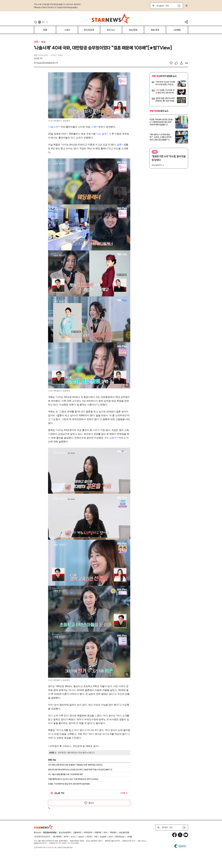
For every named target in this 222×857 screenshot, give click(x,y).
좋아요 (91, 803)
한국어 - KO (167, 827)
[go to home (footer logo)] (43, 826)
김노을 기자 (38, 58)
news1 (81, 837)
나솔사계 (53, 126)
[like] (171, 63)
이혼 (93, 126)
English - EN (163, 6)
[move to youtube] (185, 835)
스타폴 (129, 837)
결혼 (119, 144)
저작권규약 (88, 833)
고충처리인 (77, 833)
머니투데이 (57, 837)
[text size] (186, 63)
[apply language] (179, 6)
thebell (103, 837)
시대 (95, 837)
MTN (66, 837)
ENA (63, 133)
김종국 (112, 437)
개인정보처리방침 (49, 833)
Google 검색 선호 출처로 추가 (45, 63)
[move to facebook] (174, 835)
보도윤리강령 (124, 833)
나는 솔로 (102, 133)
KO (43, 22)
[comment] (176, 63)
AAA (111, 837)
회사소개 (37, 833)
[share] (181, 63)
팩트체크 (113, 833)
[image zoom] (127, 115)
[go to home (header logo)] (111, 18)
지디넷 (89, 837)
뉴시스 (73, 837)
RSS (106, 833)
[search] (35, 22)
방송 (43, 42)
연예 (36, 42)
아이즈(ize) (119, 837)
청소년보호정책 (65, 833)
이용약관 (98, 833)
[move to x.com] (180, 835)
